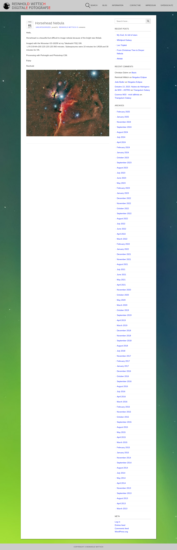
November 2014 (124, 458)
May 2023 (121, 183)
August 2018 (122, 346)
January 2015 (123, 452)
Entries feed (120, 525)
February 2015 (123, 447)
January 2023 (123, 193)
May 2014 (121, 478)
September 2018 (124, 340)
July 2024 (121, 137)
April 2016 (121, 396)
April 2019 (121, 320)
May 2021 (121, 280)
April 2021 (121, 285)
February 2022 (123, 244)
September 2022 (124, 213)
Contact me (135, 5)
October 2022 (123, 208)
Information (117, 5)
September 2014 (124, 463)
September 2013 (124, 493)
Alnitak (120, 59)
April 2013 (121, 503)
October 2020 (123, 295)
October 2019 (123, 310)
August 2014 (122, 468)
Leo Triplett (122, 45)
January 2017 (123, 366)
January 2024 (123, 152)
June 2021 (121, 274)
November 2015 (124, 412)
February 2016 (123, 407)
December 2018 (124, 330)
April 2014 (121, 483)
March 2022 (122, 239)
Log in (117, 522)
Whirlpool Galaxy (124, 40)
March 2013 (122, 508)
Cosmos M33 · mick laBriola (127, 94)
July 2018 (121, 351)
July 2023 (121, 173)
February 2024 (123, 147)
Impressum (151, 5)
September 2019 (124, 315)
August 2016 (122, 386)
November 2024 (124, 122)
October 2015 (123, 417)
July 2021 (121, 269)
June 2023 (121, 178)
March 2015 (122, 442)
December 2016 (124, 371)
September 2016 (124, 381)
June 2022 (121, 229)
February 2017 (123, 361)
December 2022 (124, 198)
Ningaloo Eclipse (139, 77)
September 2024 (124, 127)
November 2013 (124, 488)
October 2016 (123, 376)
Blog (104, 5)
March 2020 (122, 305)
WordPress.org (121, 532)
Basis (134, 72)
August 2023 (122, 168)
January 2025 (123, 117)
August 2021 (122, 264)
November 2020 (124, 290)
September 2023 (124, 162)
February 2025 (123, 112)
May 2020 (121, 300)
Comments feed (122, 528)
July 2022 (121, 224)
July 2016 (121, 391)
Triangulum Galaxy (141, 90)
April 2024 (121, 142)
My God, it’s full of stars (127, 35)
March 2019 (122, 325)
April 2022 (121, 234)
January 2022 (123, 249)
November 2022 (124, 203)
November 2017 (124, 356)
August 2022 (122, 218)
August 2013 (122, 498)
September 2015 (124, 422)
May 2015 (121, 432)
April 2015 (121, 437)
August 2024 (122, 132)
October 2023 (123, 157)
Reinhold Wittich (67, 27)
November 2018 (124, 336)
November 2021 (124, 259)
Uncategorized (43, 27)
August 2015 (122, 427)
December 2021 (124, 254)
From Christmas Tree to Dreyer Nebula (130, 52)
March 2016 (122, 402)
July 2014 (121, 473)
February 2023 (123, 188)
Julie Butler (119, 82)
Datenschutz (167, 5)
